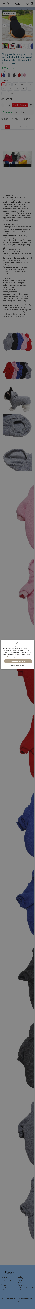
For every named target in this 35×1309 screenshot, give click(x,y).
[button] (17, 666)
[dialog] (17, 654)
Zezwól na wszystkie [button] (18, 661)
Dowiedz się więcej (13, 657)
